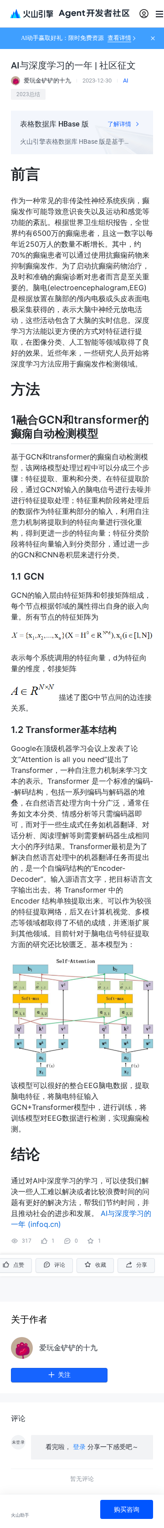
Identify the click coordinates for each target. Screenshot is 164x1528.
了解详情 (120, 124)
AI (125, 80)
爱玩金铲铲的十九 (68, 1347)
